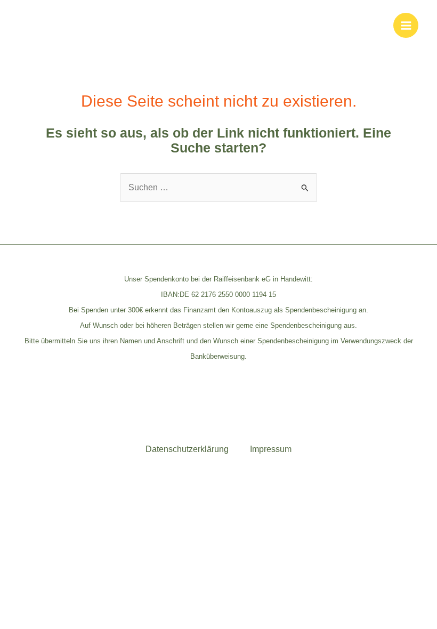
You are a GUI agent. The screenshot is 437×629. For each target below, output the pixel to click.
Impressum (271, 449)
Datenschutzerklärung (187, 449)
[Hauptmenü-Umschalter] (405, 25)
